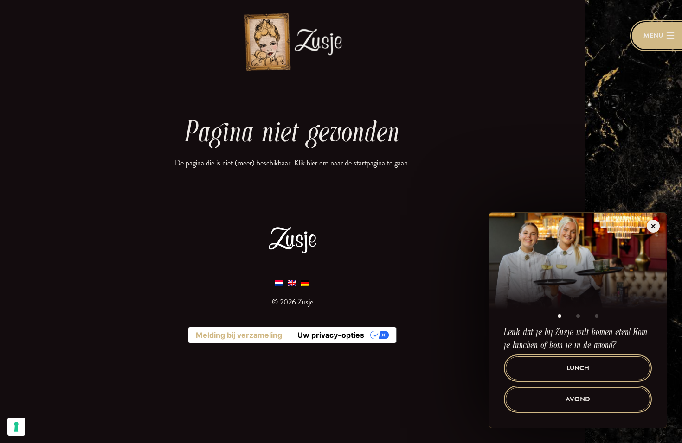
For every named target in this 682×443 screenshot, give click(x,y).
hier (312, 163)
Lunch (577, 368)
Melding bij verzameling (239, 335)
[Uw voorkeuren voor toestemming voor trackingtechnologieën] (16, 427)
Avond (578, 399)
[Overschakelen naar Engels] (292, 282)
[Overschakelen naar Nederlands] (279, 282)
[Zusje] (292, 41)
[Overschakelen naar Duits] (305, 282)
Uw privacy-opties (330, 335)
